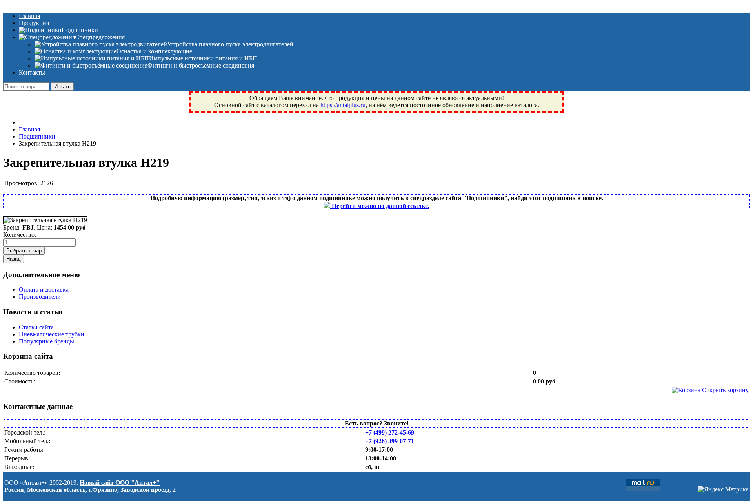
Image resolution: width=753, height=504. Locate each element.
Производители (40, 296)
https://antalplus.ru (343, 105)
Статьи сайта (36, 327)
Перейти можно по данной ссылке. (379, 206)
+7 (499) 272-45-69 (389, 432)
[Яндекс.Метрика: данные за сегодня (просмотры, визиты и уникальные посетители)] (723, 489)
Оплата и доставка (44, 289)
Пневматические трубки (51, 334)
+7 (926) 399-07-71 (389, 441)
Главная (29, 16)
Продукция (34, 23)
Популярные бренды (46, 341)
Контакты (32, 72)
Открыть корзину (724, 390)
